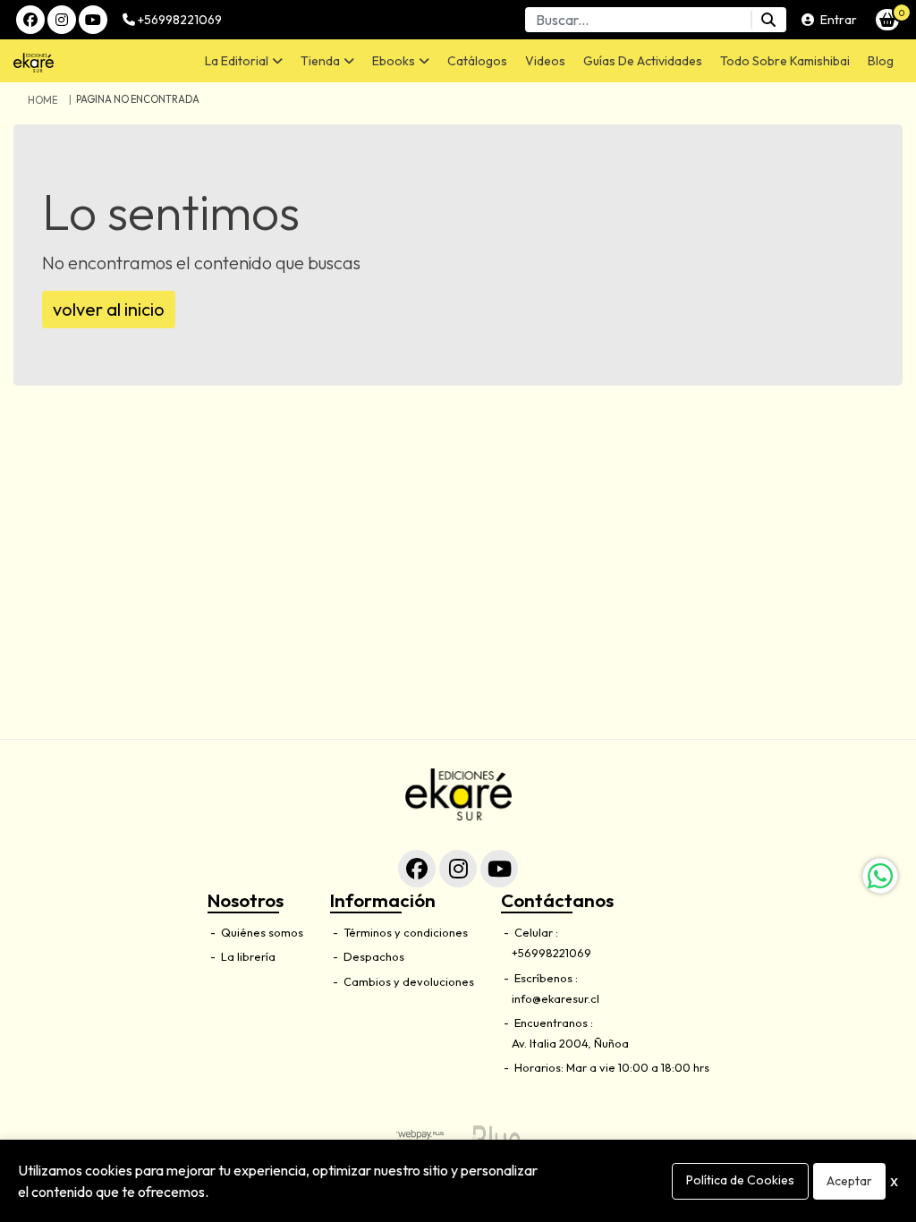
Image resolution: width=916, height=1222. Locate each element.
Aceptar (849, 1181)
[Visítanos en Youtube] (499, 868)
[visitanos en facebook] (30, 19)
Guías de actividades (642, 61)
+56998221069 (178, 20)
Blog (881, 61)
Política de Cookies (740, 1180)
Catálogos (477, 61)
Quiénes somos (260, 932)
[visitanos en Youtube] (93, 19)
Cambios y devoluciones (407, 981)
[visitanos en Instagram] (61, 19)
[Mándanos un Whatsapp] (880, 876)
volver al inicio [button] (109, 309)
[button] (244, 60)
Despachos (372, 956)
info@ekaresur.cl (555, 998)
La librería (247, 956)
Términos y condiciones (404, 932)
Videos (545, 61)
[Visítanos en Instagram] (458, 868)
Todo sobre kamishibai (785, 61)
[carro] (887, 19)
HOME (42, 100)
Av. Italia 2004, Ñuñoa (570, 1043)
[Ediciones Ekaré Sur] (70, 61)
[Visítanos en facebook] (417, 868)
